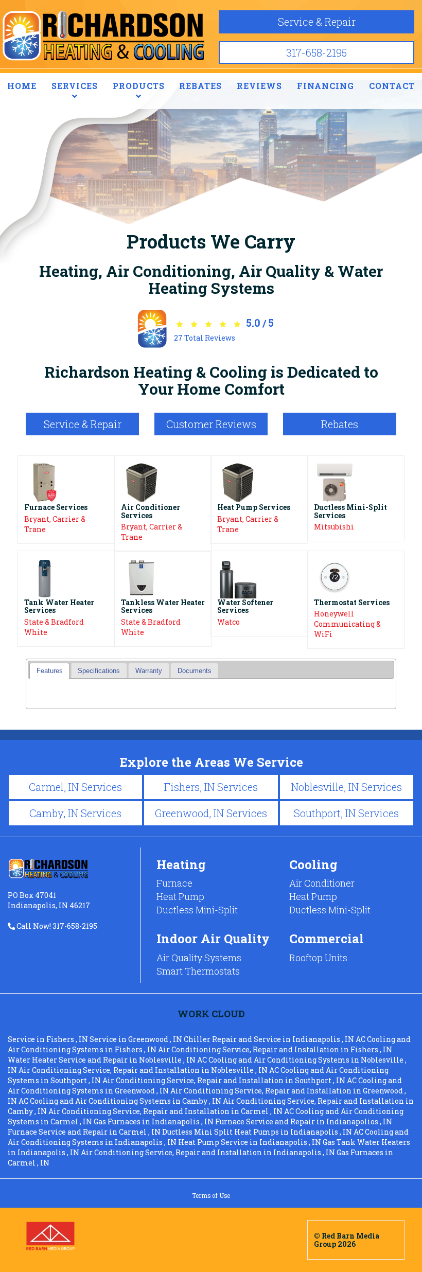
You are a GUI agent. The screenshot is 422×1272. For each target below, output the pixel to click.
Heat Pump (180, 896)
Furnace (174, 883)
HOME (22, 85)
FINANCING (325, 85)
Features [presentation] (50, 671)
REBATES (200, 85)
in (48, 1039)
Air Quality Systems (198, 957)
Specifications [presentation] (99, 671)
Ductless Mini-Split (197, 910)
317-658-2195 (316, 52)
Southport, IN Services (346, 813)
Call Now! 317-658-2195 (56, 926)
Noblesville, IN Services (346, 786)
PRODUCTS (139, 85)
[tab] (49, 671)
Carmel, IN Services (75, 786)
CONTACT (392, 85)
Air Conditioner (322, 883)
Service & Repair (317, 21)
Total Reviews (204, 338)
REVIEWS (259, 85)
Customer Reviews (211, 424)
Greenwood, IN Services (211, 813)
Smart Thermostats (198, 971)
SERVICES (74, 85)
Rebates (339, 424)
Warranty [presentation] (148, 671)
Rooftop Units (318, 957)
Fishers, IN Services (211, 786)
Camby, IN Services (75, 813)
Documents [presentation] (195, 671)
